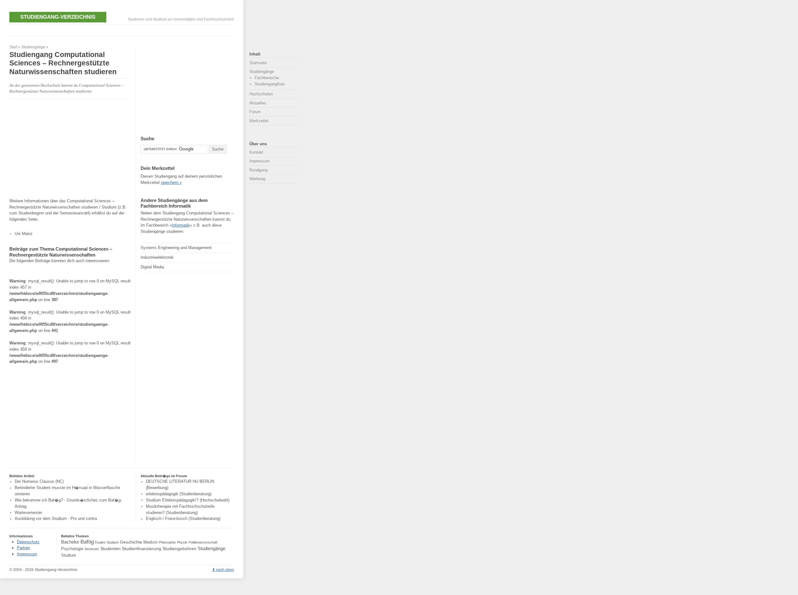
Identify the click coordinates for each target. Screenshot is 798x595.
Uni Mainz (24, 233)
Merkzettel (258, 120)
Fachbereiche (267, 77)
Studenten (110, 548)
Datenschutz (28, 542)
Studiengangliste (270, 84)
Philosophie (167, 542)
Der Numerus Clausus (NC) (39, 481)
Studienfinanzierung (141, 548)
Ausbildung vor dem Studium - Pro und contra (56, 518)
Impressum (259, 161)
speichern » (171, 182)
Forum (255, 111)
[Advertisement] (122, 29)
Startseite (258, 62)
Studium (68, 555)
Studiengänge (33, 47)
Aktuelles (257, 103)
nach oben (225, 570)
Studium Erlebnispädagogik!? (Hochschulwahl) (187, 500)
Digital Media (152, 267)
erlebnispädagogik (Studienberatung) (178, 494)
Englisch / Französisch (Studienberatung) (183, 518)
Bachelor (70, 542)
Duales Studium (107, 542)
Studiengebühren (179, 548)
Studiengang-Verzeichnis (57, 17)
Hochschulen (261, 94)
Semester (91, 549)
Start (13, 47)
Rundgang (258, 170)
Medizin (150, 542)
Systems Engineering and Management (176, 247)
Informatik (181, 225)
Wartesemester (28, 512)
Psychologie (72, 549)
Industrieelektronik (157, 257)
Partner (23, 547)
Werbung (257, 178)
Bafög (87, 542)
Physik (182, 542)
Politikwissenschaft (203, 542)
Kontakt (256, 152)
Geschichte (131, 542)
